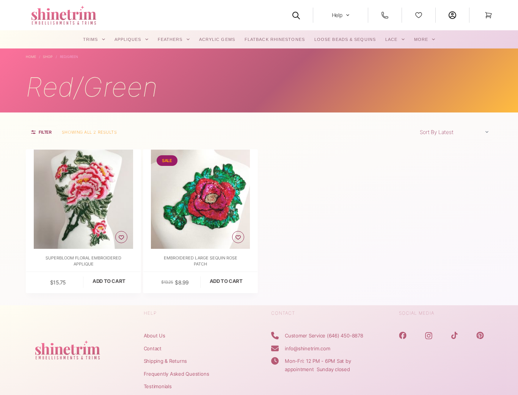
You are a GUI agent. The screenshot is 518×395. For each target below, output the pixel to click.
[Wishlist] (418, 15)
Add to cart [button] (109, 281)
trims (90, 39)
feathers (170, 39)
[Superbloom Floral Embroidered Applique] (83, 199)
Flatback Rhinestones (275, 39)
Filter (45, 132)
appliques (128, 39)
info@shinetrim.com (307, 348)
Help (337, 15)
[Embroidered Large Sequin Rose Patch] (200, 199)
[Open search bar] (296, 15)
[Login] (452, 15)
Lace (391, 39)
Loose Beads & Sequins (345, 39)
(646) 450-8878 (345, 336)
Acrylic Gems (217, 39)
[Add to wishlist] (121, 237)
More (421, 39)
